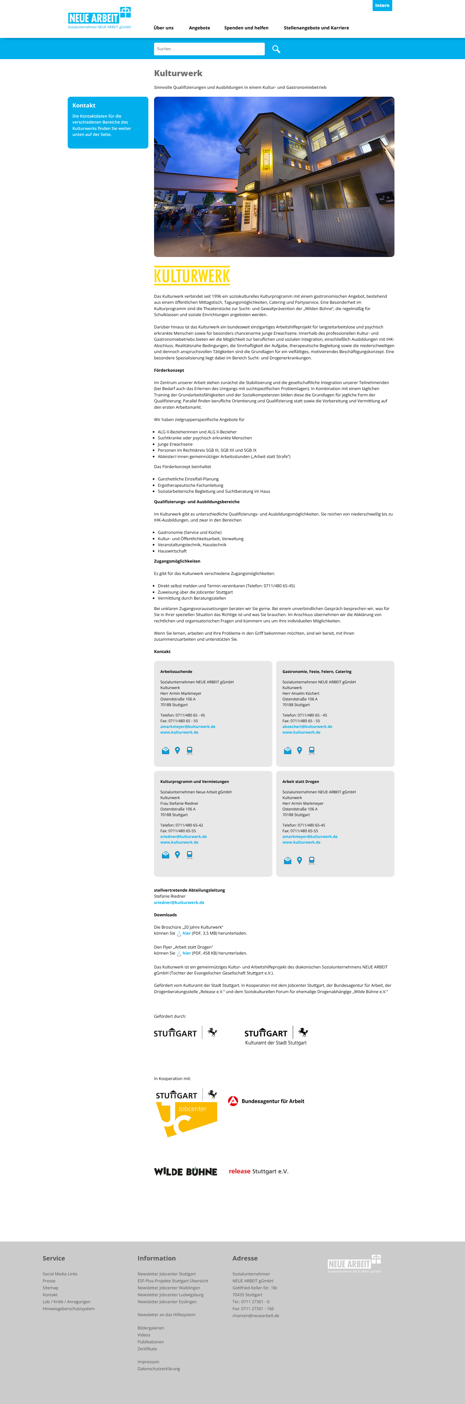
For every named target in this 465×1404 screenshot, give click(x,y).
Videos (144, 1335)
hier (187, 933)
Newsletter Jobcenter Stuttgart (167, 1274)
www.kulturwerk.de (179, 732)
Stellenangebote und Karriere (316, 28)
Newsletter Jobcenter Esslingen (167, 1301)
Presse (49, 1281)
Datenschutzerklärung (159, 1368)
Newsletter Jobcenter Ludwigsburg (170, 1294)
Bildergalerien (151, 1328)
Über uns (164, 28)
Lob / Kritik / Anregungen (66, 1301)
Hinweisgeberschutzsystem (69, 1308)
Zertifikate (147, 1349)
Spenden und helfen (246, 28)
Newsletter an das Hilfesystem (166, 1314)
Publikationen (151, 1342)
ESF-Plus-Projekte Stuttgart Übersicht (173, 1281)
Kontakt (50, 1294)
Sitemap (51, 1288)
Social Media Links (60, 1274)
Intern (382, 6)
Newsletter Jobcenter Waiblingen (169, 1288)
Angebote (199, 28)
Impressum (148, 1361)
